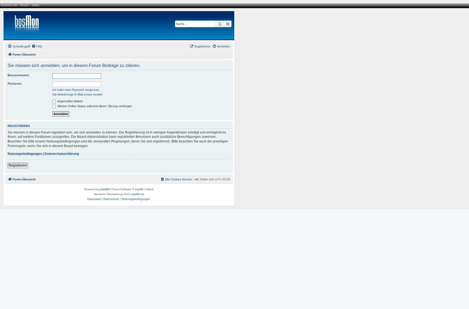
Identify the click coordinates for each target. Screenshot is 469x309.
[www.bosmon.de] (25, 25)
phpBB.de (137, 194)
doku (35, 5)
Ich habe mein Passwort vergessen (75, 89)
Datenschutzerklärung (62, 154)
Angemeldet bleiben (70, 101)
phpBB (104, 189)
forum (24, 5)
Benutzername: (19, 75)
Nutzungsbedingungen (25, 154)
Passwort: (15, 83)
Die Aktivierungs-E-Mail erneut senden (77, 94)
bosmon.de (9, 5)
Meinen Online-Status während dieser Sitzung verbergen (94, 106)
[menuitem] (36, 46)
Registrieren (18, 165)
